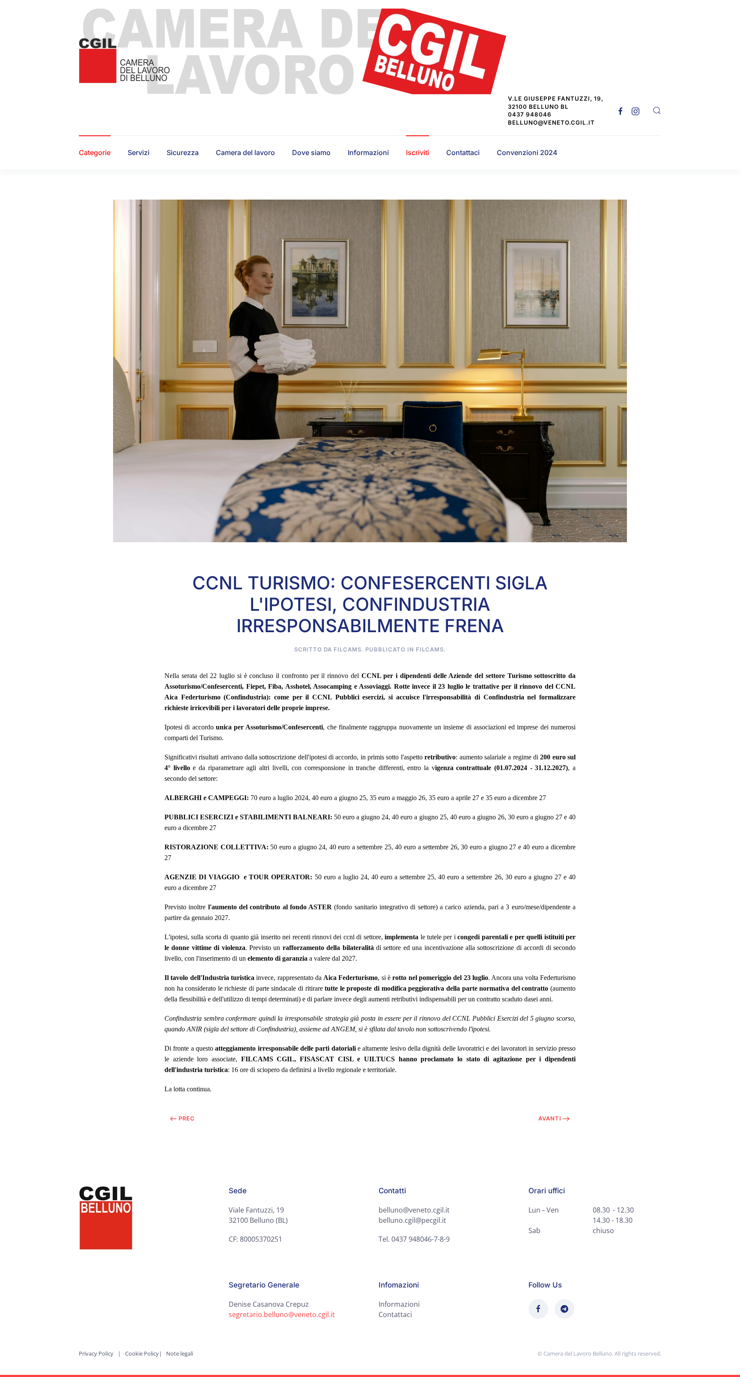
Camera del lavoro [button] (245, 152)
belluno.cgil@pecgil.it (412, 1220)
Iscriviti (417, 152)
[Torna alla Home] (298, 52)
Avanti (549, 1118)
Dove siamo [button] (311, 152)
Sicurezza (183, 152)
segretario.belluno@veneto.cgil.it (282, 1314)
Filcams (430, 649)
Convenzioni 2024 (527, 152)
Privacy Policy (96, 1353)
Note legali (179, 1353)
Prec (187, 1118)
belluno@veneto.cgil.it (414, 1210)
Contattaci (463, 152)
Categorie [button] (94, 152)
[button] (657, 110)
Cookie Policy (142, 1353)
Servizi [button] (138, 152)
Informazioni (368, 152)
